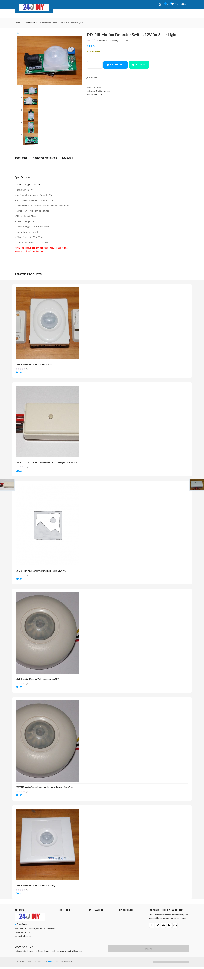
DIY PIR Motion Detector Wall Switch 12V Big (35, 886)
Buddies (51, 962)
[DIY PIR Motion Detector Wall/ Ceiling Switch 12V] (47, 594)
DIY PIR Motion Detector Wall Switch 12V (34, 365)
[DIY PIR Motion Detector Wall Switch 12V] (47, 289)
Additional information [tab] (45, 158)
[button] (179, 4)
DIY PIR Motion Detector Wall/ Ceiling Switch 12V (37, 679)
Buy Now (140, 65)
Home (17, 23)
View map (50, 929)
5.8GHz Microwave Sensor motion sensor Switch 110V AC (41, 571)
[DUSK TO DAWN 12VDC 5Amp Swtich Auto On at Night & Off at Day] (47, 387)
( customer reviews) (108, 41)
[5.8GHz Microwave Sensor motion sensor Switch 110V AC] (47, 486)
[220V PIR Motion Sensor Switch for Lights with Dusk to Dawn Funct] (47, 702)
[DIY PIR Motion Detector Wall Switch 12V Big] (47, 810)
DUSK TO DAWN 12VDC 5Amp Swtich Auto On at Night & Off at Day (46, 463)
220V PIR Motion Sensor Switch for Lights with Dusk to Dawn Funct (45, 787)
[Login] (160, 4)
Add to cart (117, 65)
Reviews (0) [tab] (68, 158)
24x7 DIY (97, 95)
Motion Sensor (29, 23)
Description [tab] (21, 158)
